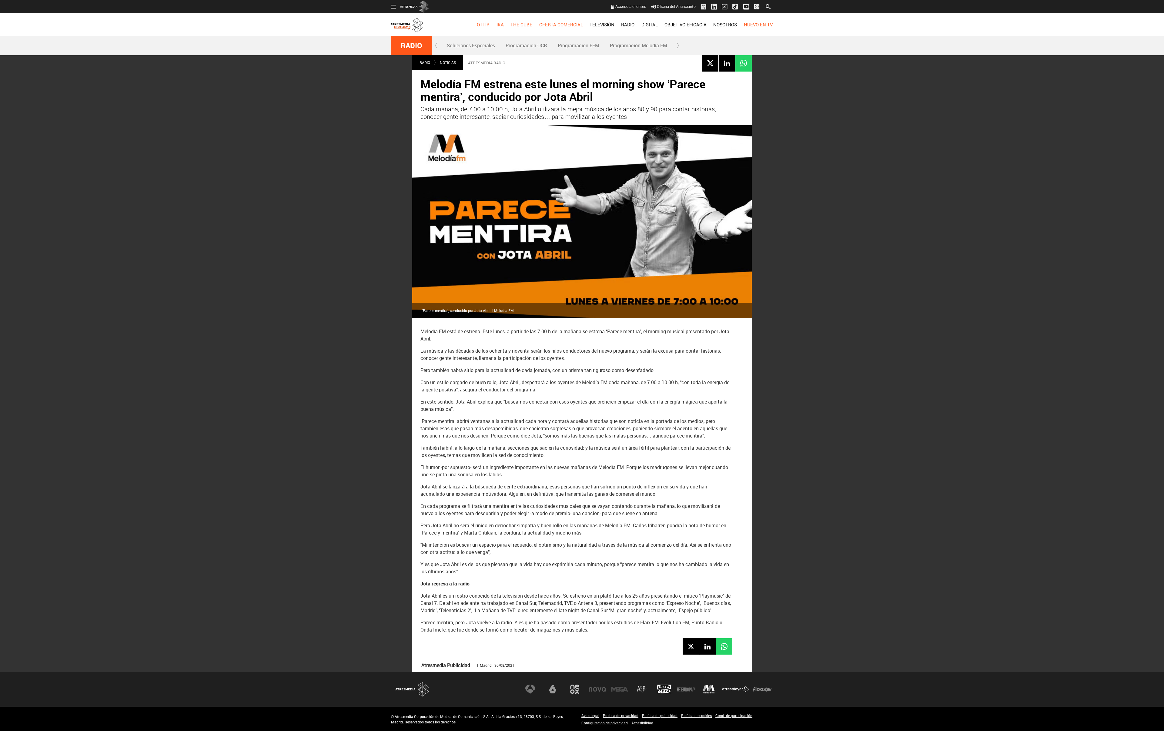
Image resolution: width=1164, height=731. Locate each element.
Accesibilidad (642, 722)
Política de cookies (696, 715)
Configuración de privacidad (604, 722)
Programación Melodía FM (638, 45)
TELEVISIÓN (602, 25)
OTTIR (483, 25)
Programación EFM (578, 45)
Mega (619, 689)
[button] (436, 45)
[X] (710, 63)
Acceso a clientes (630, 6)
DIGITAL (649, 25)
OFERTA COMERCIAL (561, 25)
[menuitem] (483, 24)
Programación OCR (526, 45)
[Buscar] (768, 6)
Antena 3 (530, 689)
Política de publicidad (659, 715)
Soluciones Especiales (471, 45)
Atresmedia (412, 689)
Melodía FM (709, 689)
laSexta (553, 689)
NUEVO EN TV (758, 25)
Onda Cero (664, 689)
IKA (500, 25)
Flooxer (762, 689)
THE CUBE (521, 25)
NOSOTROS (725, 25)
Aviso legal (590, 715)
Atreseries (642, 689)
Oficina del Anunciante (676, 6)
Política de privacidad (620, 715)
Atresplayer (735, 689)
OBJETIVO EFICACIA (685, 25)
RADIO (627, 25)
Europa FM (686, 689)
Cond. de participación (733, 715)
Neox (575, 689)
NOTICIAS (448, 62)
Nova (597, 689)
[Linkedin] (727, 63)
